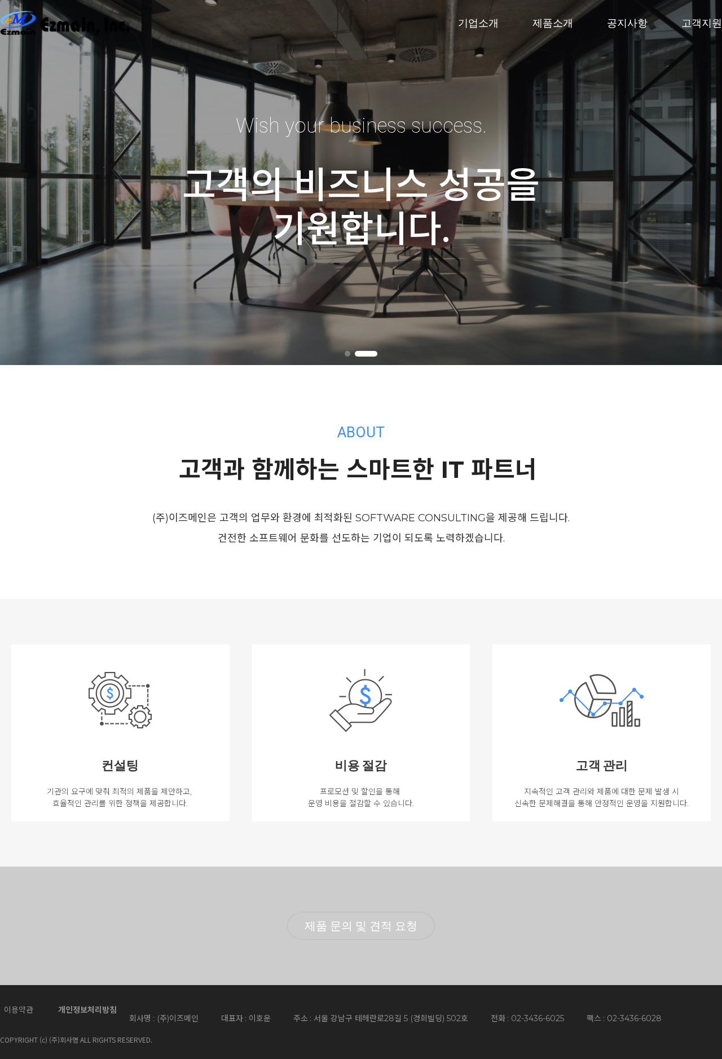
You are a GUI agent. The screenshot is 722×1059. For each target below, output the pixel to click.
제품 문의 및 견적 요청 (361, 926)
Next (698, 181)
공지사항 (627, 22)
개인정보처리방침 (87, 1010)
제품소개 (552, 22)
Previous (24, 181)
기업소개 (478, 22)
